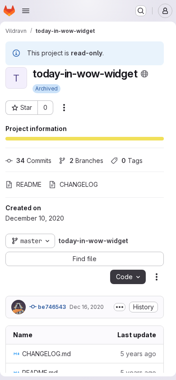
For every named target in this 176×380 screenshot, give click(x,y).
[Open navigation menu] (26, 11)
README (29, 184)
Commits (33, 160)
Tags (132, 160)
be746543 (51, 306)
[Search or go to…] (140, 10)
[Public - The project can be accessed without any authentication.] (144, 73)
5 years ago (138, 353)
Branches (86, 160)
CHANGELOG (79, 184)
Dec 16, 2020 (86, 306)
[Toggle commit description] (119, 307)
